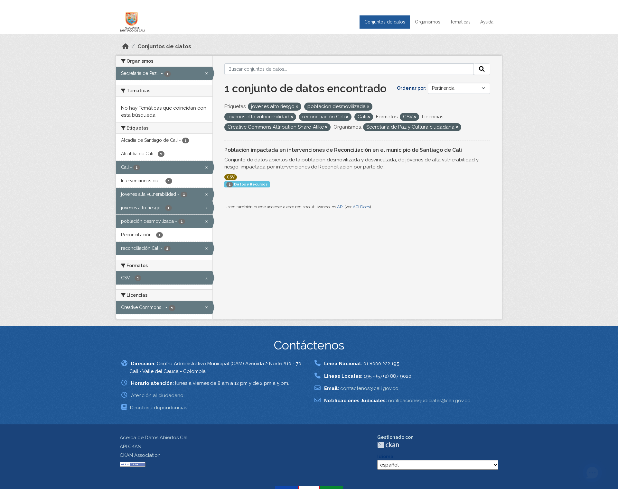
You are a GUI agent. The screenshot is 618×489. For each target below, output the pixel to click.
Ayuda (486, 21)
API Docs (361, 206)
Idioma (385, 456)
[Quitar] (297, 107)
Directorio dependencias (158, 408)
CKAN (388, 444)
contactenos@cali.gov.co (369, 388)
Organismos (427, 21)
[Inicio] (125, 46)
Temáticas (460, 21)
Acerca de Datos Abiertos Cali (154, 437)
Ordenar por (411, 88)
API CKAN (130, 446)
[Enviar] (481, 69)
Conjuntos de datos (384, 21)
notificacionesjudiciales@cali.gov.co (429, 400)
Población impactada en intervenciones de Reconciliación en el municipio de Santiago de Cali (343, 150)
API (340, 206)
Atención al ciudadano (157, 395)
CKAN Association (140, 455)
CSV (231, 177)
